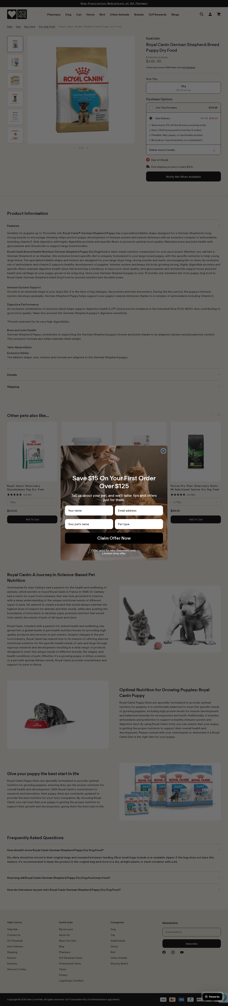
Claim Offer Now (114, 538)
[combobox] (138, 524)
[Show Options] (159, 524)
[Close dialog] (163, 451)
